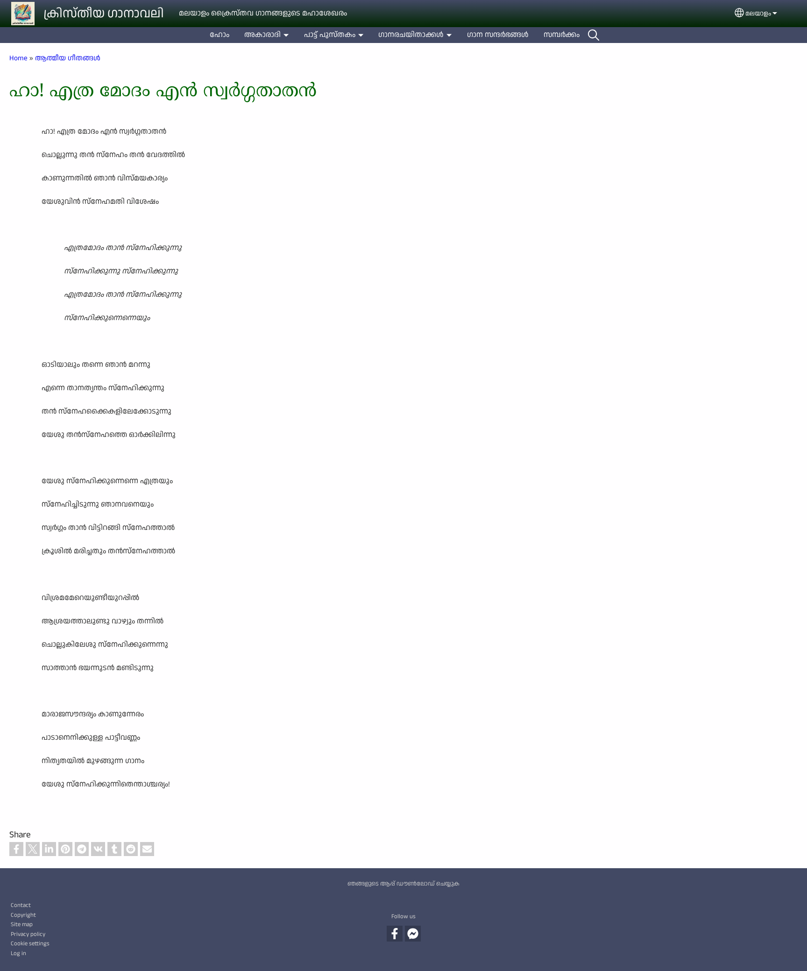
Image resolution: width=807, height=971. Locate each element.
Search (593, 35)
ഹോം (219, 34)
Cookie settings (30, 943)
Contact (21, 905)
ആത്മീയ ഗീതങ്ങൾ (67, 58)
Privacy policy (28, 934)
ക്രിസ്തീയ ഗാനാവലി (103, 13)
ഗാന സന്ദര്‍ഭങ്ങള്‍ (498, 34)
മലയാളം (758, 13)
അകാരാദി (262, 34)
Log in (18, 953)
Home (18, 58)
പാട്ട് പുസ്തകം (329, 34)
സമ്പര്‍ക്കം (562, 34)
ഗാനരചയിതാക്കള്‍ (411, 34)
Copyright (23, 915)
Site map (22, 924)
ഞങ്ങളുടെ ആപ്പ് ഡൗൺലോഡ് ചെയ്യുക (403, 883)
